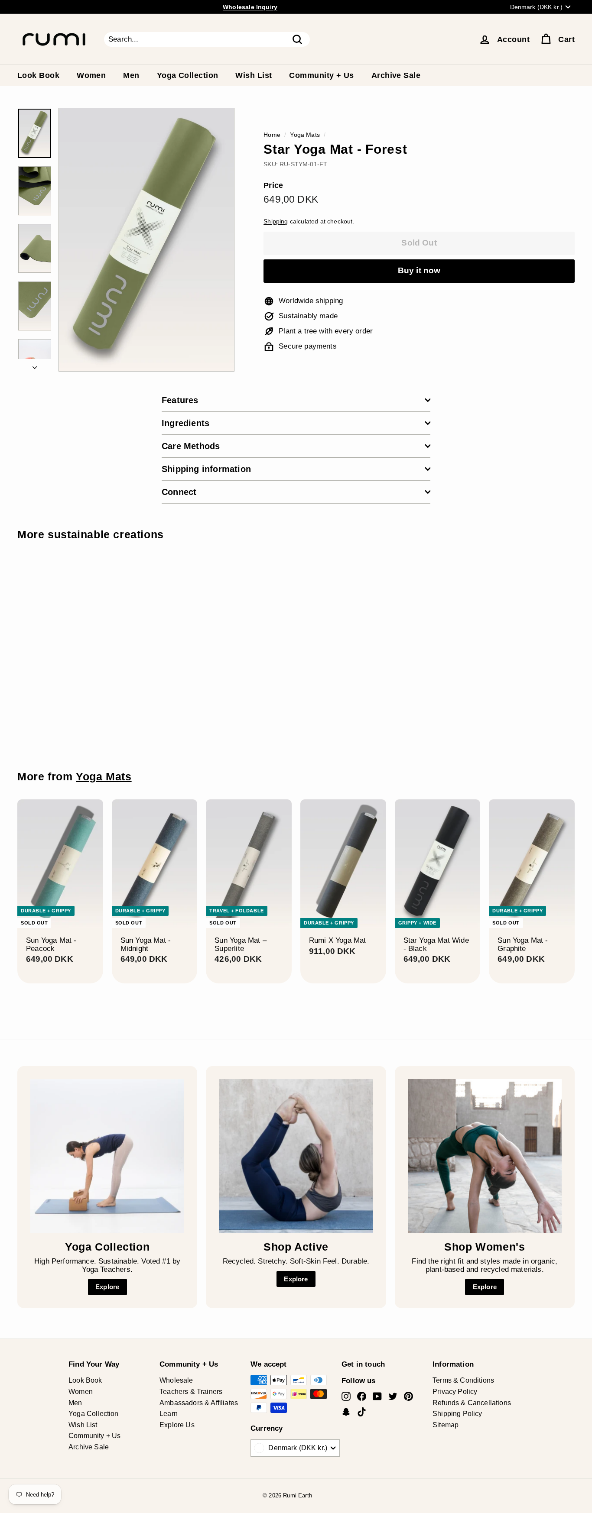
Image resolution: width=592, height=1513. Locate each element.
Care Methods (191, 446)
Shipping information (206, 469)
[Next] (34, 365)
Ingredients (185, 423)
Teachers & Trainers (190, 1391)
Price (273, 185)
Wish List (253, 75)
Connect (179, 492)
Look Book (38, 75)
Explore (107, 1286)
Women (91, 75)
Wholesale (176, 1380)
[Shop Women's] (485, 1156)
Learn (168, 1413)
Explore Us (177, 1425)
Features (180, 400)
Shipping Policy (457, 1413)
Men (131, 75)
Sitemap (446, 1425)
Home (271, 134)
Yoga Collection (187, 75)
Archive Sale (395, 75)
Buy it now (419, 270)
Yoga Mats (305, 134)
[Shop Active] (296, 1156)
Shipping (275, 221)
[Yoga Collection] (107, 1156)
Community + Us (321, 75)
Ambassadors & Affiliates (198, 1402)
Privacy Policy (455, 1391)
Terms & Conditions (463, 1380)
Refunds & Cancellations (472, 1402)
